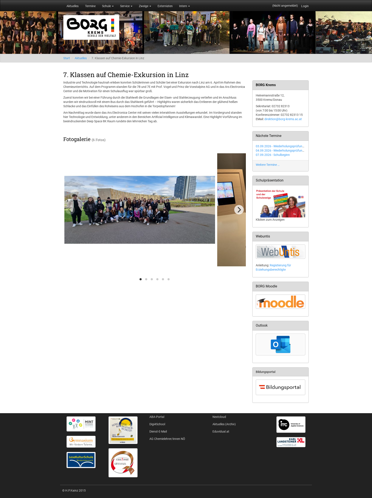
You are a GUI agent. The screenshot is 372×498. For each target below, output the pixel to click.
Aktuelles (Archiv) (224, 424)
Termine (90, 6)
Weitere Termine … (267, 164)
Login (305, 6)
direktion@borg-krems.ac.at (283, 119)
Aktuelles (73, 6)
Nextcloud (219, 417)
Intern (183, 6)
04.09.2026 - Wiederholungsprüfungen (281, 150)
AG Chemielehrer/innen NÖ (167, 439)
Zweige (144, 6)
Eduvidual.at (220, 431)
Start (66, 58)
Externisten (165, 6)
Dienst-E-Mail (158, 431)
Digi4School (157, 424)
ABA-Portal (156, 417)
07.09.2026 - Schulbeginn (273, 155)
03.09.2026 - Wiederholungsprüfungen (281, 146)
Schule (107, 6)
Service (125, 6)
